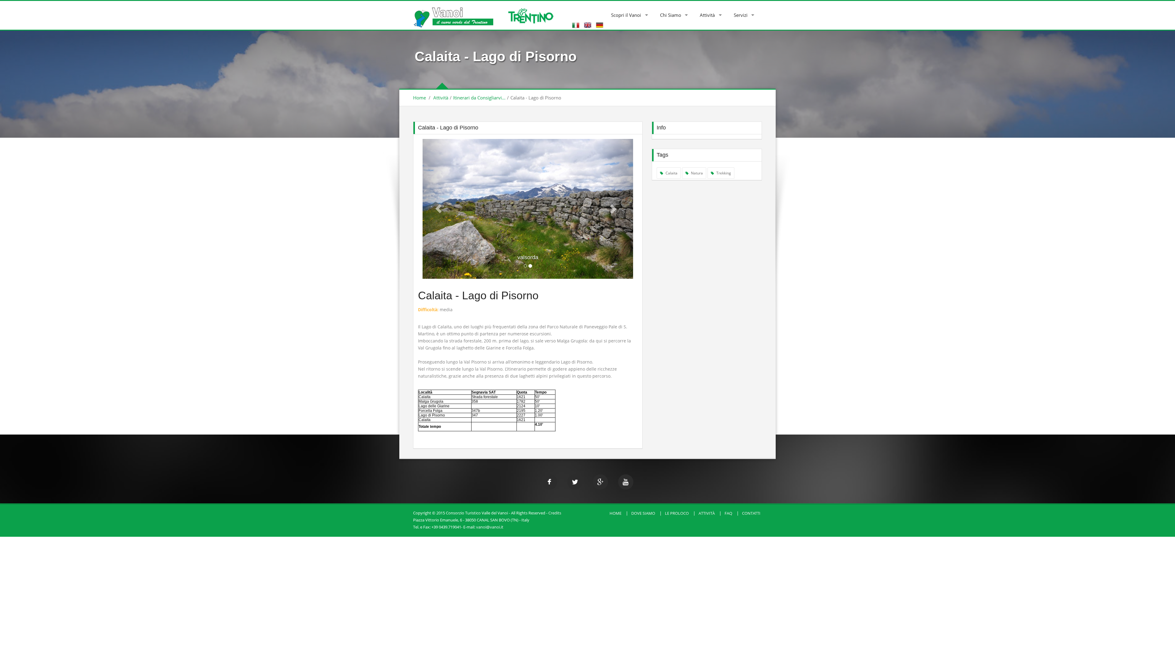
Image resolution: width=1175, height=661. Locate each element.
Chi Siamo (670, 15)
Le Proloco (677, 513)
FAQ (728, 513)
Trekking (723, 173)
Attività (707, 15)
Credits (554, 513)
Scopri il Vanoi (626, 15)
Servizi (741, 15)
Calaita (671, 173)
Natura (696, 173)
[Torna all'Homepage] (453, 14)
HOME (615, 513)
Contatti (751, 513)
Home (419, 98)
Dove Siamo (643, 513)
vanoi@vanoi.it (489, 527)
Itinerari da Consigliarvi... (479, 98)
